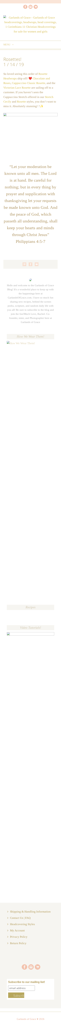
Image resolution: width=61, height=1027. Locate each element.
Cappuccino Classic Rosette (28, 83)
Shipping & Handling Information (30, 911)
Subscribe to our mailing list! (26, 982)
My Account (17, 930)
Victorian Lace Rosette (17, 87)
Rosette (22, 101)
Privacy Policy (18, 936)
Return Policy (18, 943)
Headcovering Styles (22, 924)
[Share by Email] (36, 264)
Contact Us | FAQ (20, 918)
